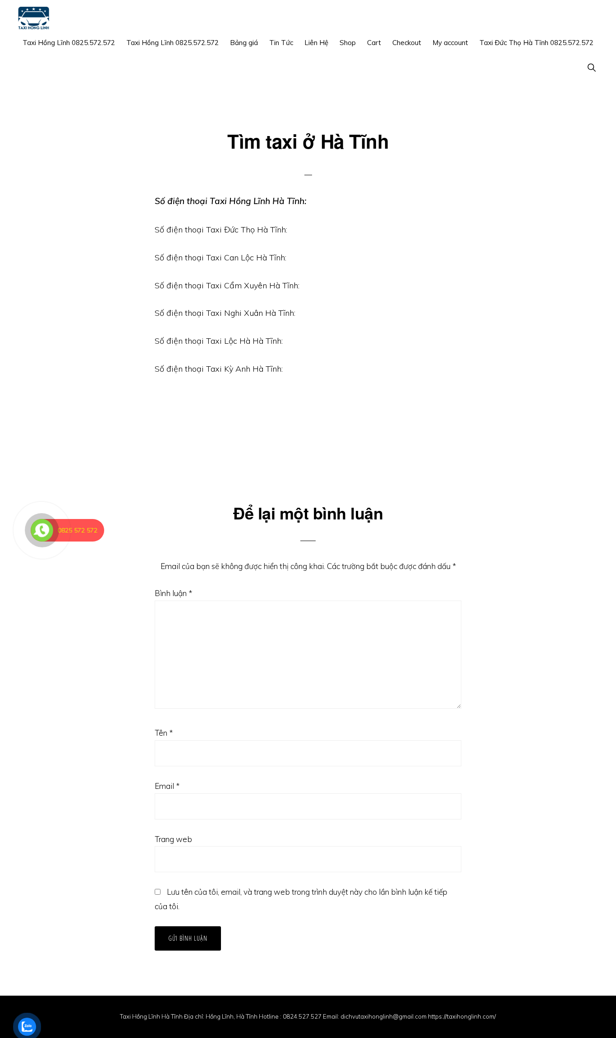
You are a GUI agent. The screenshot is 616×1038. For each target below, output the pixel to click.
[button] (591, 67)
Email (167, 786)
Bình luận (173, 593)
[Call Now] (42, 530)
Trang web (173, 839)
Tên (164, 733)
